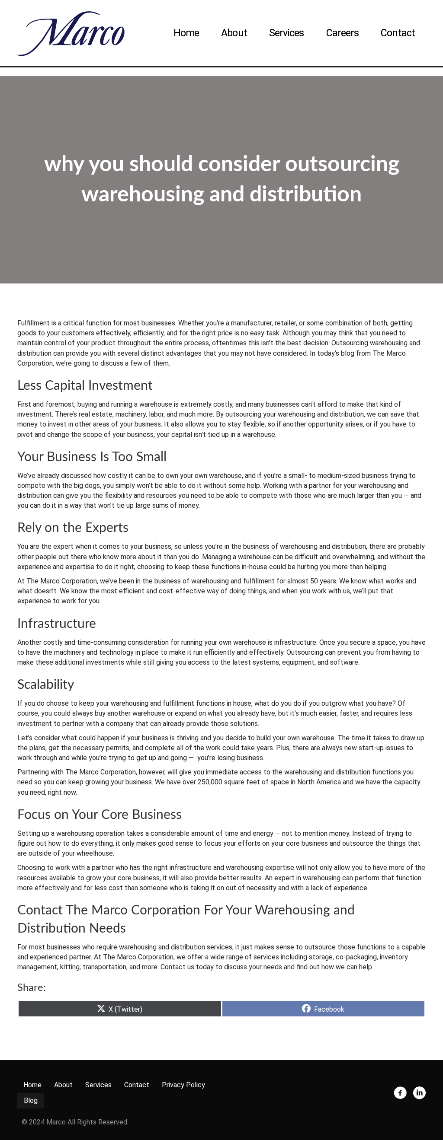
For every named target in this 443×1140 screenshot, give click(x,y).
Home (186, 33)
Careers (342, 33)
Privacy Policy (183, 1085)
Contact (398, 33)
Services (286, 33)
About (234, 33)
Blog (31, 1100)
